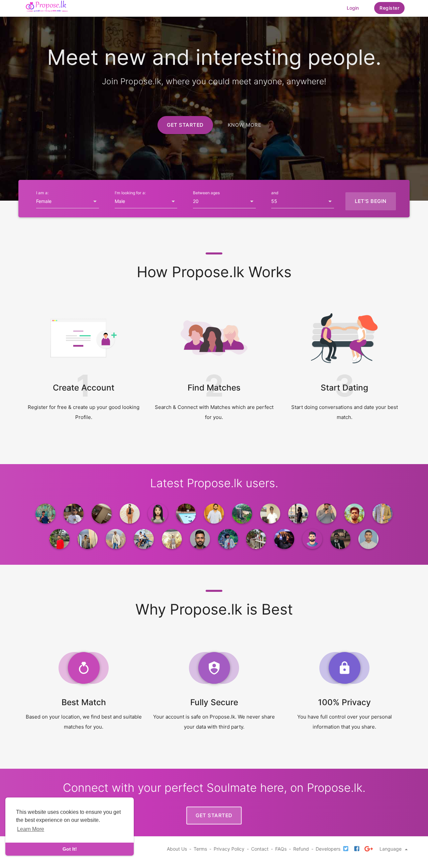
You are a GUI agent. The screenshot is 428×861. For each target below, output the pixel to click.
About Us (177, 849)
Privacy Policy (229, 849)
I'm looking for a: (130, 192)
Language (391, 849)
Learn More (30, 829)
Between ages (206, 192)
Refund (301, 849)
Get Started (185, 125)
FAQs (281, 849)
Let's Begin (371, 201)
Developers (328, 849)
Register (389, 8)
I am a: (42, 192)
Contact (260, 849)
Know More (244, 125)
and (275, 192)
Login (353, 8)
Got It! (70, 849)
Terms (200, 849)
